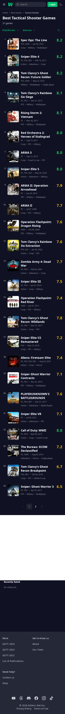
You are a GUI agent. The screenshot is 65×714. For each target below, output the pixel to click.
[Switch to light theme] (60, 4)
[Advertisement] (32, 547)
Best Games (16, 13)
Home (5, 13)
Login (52, 4)
